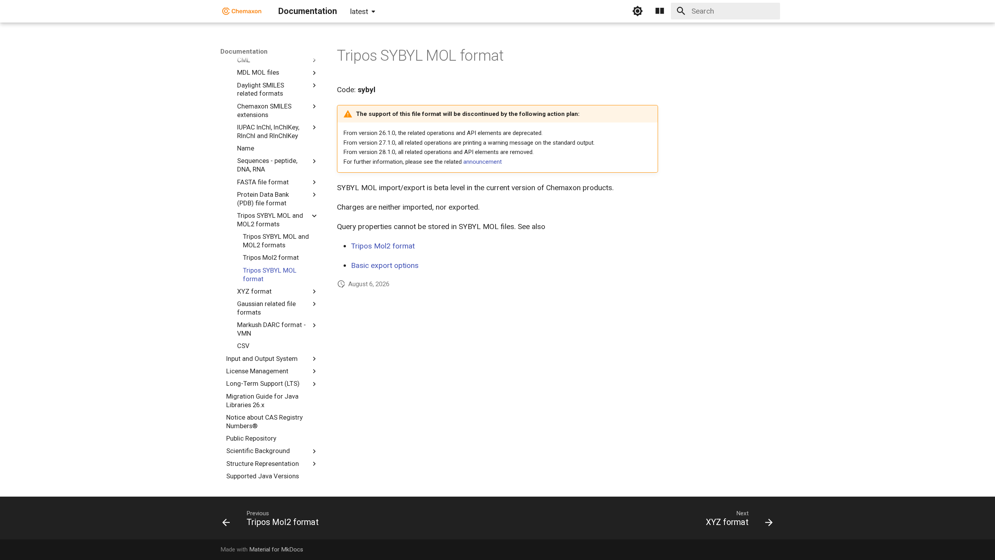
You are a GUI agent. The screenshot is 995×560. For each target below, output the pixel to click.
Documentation (243, 51)
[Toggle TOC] (660, 11)
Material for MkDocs (276, 549)
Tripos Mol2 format (383, 246)
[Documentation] (242, 11)
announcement (482, 161)
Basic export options (385, 265)
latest (359, 11)
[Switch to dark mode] (637, 11)
